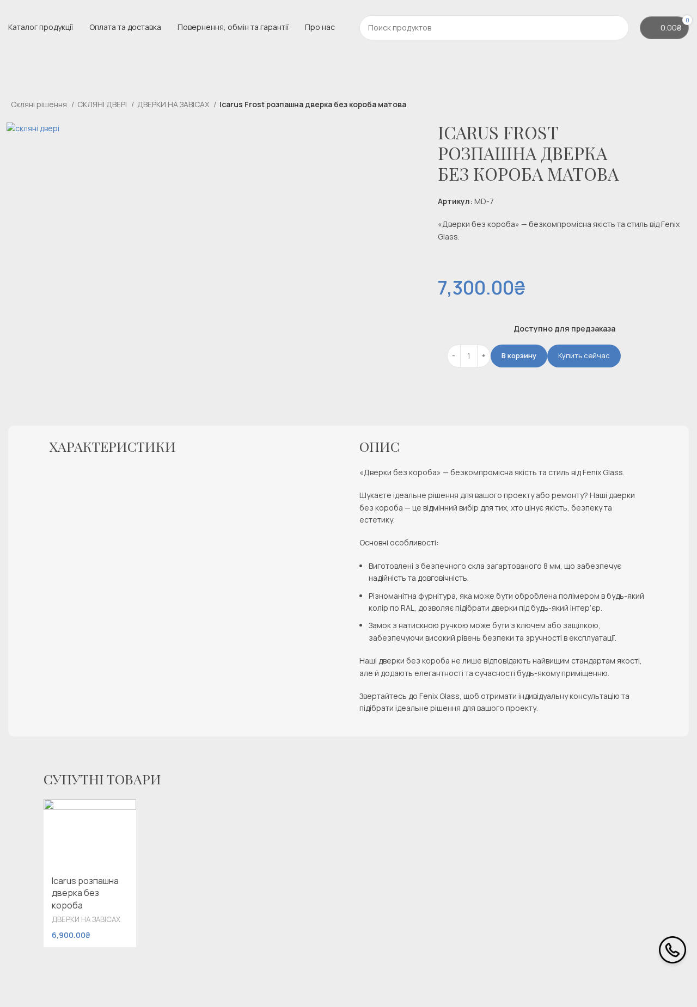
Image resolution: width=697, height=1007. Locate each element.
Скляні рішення (40, 104)
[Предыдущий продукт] (658, 105)
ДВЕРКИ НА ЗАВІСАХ (174, 104)
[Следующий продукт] (680, 105)
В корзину (519, 355)
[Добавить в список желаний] (122, 811)
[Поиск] (616, 27)
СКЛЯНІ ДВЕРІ (103, 104)
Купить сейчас (584, 355)
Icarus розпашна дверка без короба (85, 893)
